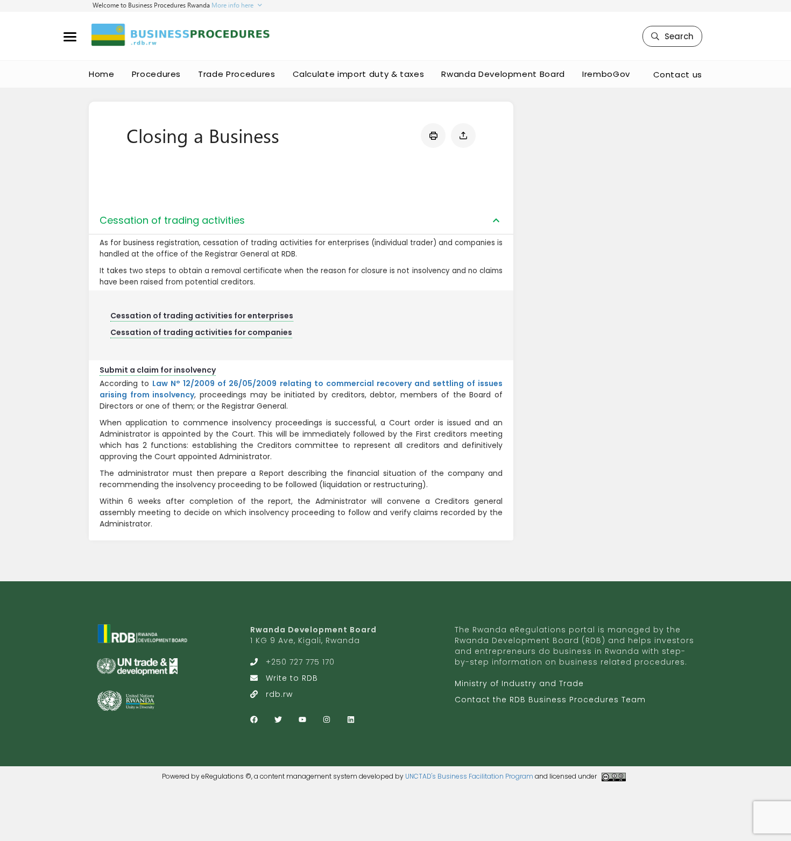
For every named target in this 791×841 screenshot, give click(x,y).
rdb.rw (279, 694)
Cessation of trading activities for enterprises (201, 315)
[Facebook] (254, 719)
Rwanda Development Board (503, 74)
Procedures (156, 74)
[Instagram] (326, 719)
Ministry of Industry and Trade (519, 683)
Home (102, 74)
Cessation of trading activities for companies (201, 332)
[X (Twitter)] (278, 719)
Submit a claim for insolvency (158, 370)
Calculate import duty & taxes (359, 74)
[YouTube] (302, 719)
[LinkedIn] (351, 719)
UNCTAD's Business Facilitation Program (469, 776)
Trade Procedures (236, 74)
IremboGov (606, 74)
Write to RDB (292, 678)
